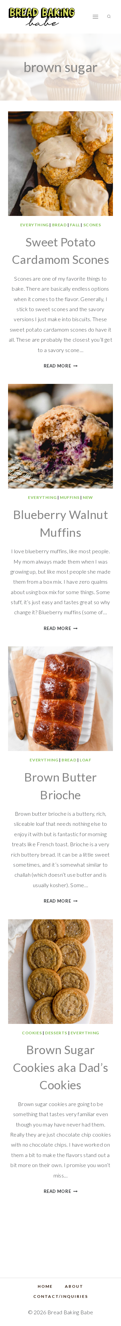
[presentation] (60, 163)
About (74, 1286)
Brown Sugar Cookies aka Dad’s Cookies (60, 1067)
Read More (61, 365)
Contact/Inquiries (60, 1296)
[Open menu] (95, 16)
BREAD (59, 224)
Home (45, 1286)
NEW (88, 497)
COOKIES (32, 1032)
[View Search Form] (109, 17)
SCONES (92, 224)
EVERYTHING (34, 224)
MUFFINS (69, 497)
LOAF (85, 759)
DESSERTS (56, 1032)
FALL (75, 224)
